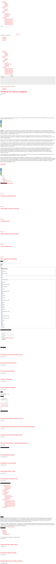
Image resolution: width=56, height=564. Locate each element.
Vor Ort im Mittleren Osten (6, 246)
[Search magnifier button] (1, 265)
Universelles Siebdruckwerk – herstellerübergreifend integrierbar (14, 443)
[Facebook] (28, 123)
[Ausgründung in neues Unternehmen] (3, 460)
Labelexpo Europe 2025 (9, 18)
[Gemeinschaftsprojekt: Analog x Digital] (3, 542)
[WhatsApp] (28, 125)
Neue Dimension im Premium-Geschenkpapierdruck (11, 434)
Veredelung (5, 179)
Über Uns (4, 39)
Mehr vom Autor (10, 183)
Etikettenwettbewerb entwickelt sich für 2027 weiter (11, 354)
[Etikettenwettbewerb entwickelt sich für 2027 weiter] (3, 352)
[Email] (28, 124)
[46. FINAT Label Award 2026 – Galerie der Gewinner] (3, 416)
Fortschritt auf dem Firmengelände (7, 387)
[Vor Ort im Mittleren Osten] (6, 243)
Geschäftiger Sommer (5, 221)
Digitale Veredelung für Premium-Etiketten (9, 233)
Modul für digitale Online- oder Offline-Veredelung (11, 560)
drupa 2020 (7, 15)
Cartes (4, 178)
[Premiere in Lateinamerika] (3, 377)
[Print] (28, 126)
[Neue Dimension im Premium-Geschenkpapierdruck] (3, 432)
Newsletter (4, 38)
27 (4, 406)
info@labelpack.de (11, 526)
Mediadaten (5, 37)
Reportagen (5, 6)
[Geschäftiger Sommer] (6, 217)
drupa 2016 (7, 16)
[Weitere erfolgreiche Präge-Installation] (6, 255)
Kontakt (4, 40)
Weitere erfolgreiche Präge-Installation (8, 258)
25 (2, 406)
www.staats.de (3, 163)
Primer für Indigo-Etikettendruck (7, 371)
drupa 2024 (7, 13)
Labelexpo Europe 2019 (9, 22)
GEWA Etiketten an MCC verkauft (7, 471)
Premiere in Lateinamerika (6, 379)
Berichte (6, 10)
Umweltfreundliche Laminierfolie (7, 454)
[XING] (28, 121)
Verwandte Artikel (3, 183)
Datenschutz (5, 533)
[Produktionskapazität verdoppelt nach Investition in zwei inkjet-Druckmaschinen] (3, 424)
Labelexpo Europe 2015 (9, 24)
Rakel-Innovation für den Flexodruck (8, 362)
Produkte (6, 4)
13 (4, 403)
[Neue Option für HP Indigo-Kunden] (6, 192)
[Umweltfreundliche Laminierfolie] (3, 452)
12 (3, 403)
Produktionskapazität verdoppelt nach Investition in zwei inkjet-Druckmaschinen (17, 426)
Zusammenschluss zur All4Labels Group (9, 478)
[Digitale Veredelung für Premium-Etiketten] (6, 230)
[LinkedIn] (28, 120)
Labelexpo (4, 17)
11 (2, 403)
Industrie (6, 3)
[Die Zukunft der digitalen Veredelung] (3, 550)
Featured (5, 507)
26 (3, 406)
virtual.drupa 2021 (8, 14)
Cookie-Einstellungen (6, 534)
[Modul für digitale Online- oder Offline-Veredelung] (3, 558)
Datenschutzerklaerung (10, 337)
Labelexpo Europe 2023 (9, 69)
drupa (4, 12)
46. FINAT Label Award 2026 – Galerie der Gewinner (11, 418)
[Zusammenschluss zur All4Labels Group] (3, 476)
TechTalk (4, 11)
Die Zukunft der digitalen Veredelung (8, 552)
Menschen (6, 5)
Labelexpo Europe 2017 (9, 23)
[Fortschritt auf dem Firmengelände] (3, 385)
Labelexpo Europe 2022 (9, 21)
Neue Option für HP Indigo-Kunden (8, 195)
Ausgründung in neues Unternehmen (8, 463)
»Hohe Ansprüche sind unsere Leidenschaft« (9, 208)
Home (4, 1)
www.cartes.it (3, 164)
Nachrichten (5, 2)
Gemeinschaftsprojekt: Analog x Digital (8, 544)
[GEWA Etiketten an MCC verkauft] (3, 469)
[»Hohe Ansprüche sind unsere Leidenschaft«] (6, 205)
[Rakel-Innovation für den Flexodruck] (3, 360)
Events (4, 7)
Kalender (6, 58)
